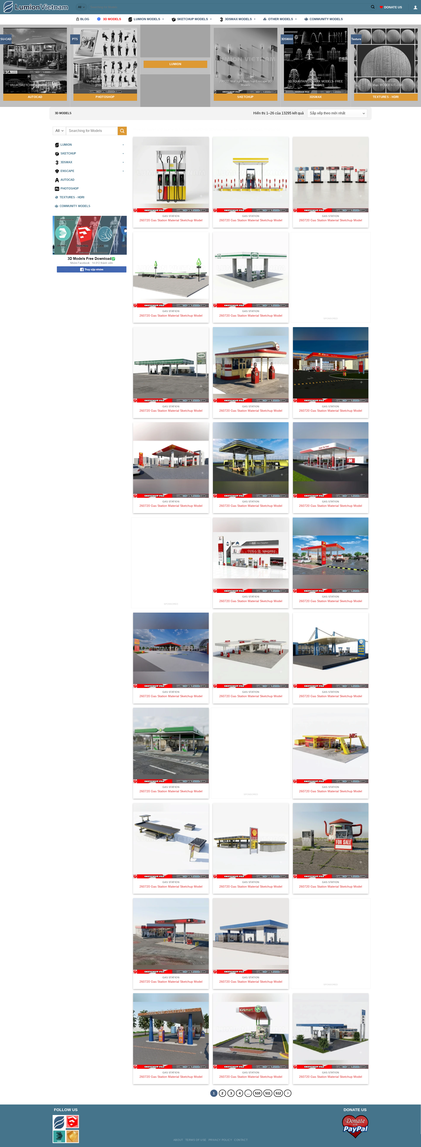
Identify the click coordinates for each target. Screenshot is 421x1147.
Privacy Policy (220, 1140)
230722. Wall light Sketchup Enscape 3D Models (245, 83)
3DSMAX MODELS (238, 19)
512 (278, 1093)
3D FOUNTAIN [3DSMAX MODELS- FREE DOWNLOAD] (315, 83)
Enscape (67, 171)
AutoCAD (67, 179)
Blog (84, 19)
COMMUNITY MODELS (326, 19)
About (178, 1140)
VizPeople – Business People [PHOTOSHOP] (105, 83)
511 (267, 1093)
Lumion (66, 144)
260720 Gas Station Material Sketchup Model (170, 220)
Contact (241, 1140)
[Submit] (373, 7)
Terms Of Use (195, 1140)
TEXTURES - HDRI (72, 197)
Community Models (75, 206)
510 (257, 1093)
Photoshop (70, 188)
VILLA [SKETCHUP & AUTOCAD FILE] (35, 85)
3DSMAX (66, 162)
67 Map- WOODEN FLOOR (386, 85)
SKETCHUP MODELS (192, 19)
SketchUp (68, 153)
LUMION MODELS (147, 19)
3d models (112, 19)
